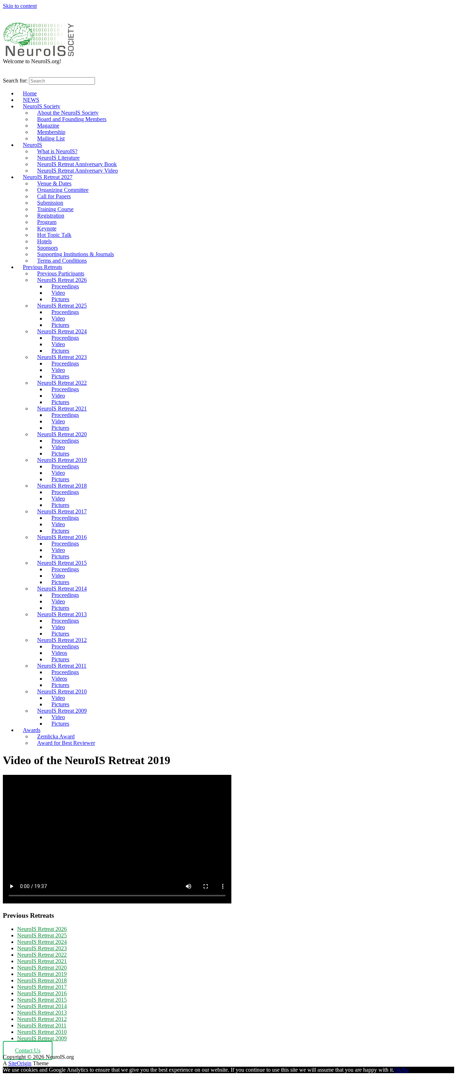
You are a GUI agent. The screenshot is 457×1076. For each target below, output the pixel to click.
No (404, 1070)
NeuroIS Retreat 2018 (62, 486)
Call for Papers (54, 196)
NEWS (31, 100)
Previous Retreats (42, 267)
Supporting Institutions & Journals (75, 254)
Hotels (44, 241)
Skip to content (20, 6)
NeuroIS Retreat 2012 (62, 640)
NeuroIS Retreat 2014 (62, 589)
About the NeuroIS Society (68, 113)
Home (30, 93)
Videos (59, 653)
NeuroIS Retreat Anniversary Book (77, 164)
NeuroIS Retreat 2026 (62, 280)
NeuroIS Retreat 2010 (62, 691)
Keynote (46, 228)
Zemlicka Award (56, 736)
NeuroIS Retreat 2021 (62, 408)
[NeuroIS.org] (38, 55)
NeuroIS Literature (58, 158)
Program (46, 222)
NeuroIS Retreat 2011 (61, 666)
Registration (50, 216)
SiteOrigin (19, 1063)
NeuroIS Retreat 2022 (62, 383)
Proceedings (65, 286)
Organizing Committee (63, 190)
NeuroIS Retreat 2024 (62, 331)
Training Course (55, 209)
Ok (397, 1070)
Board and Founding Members (71, 119)
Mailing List (51, 138)
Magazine (48, 126)
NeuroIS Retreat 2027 (47, 177)
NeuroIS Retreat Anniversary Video (77, 171)
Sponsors (47, 248)
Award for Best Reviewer (66, 743)
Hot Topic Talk (54, 235)
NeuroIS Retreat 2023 (62, 357)
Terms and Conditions (62, 261)
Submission (50, 203)
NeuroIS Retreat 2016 (62, 537)
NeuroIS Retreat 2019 (62, 460)
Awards (31, 730)
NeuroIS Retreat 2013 (62, 614)
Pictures (60, 299)
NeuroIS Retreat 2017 (62, 511)
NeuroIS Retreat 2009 (62, 711)
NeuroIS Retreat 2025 (62, 306)
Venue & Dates (54, 183)
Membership (51, 132)
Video (58, 293)
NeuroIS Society (41, 106)
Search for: (15, 81)
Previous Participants (60, 273)
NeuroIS (32, 145)
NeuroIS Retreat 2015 (62, 563)
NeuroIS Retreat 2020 (62, 434)
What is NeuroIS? (57, 151)
